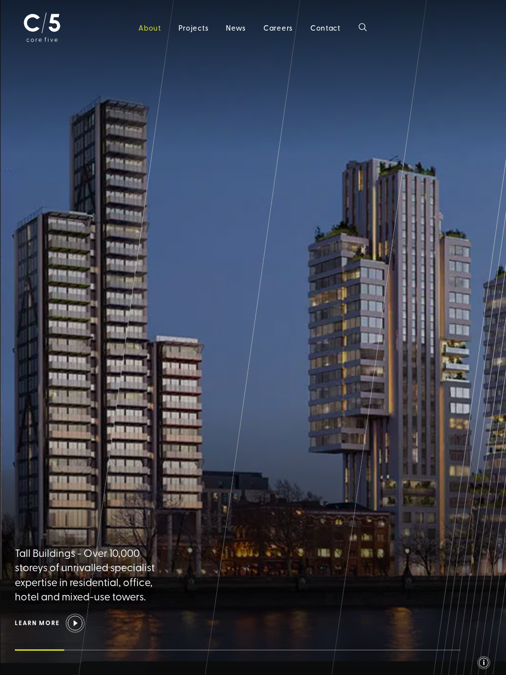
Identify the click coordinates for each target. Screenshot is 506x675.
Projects (193, 27)
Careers (278, 27)
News (236, 27)
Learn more (37, 623)
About (149, 27)
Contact (325, 27)
